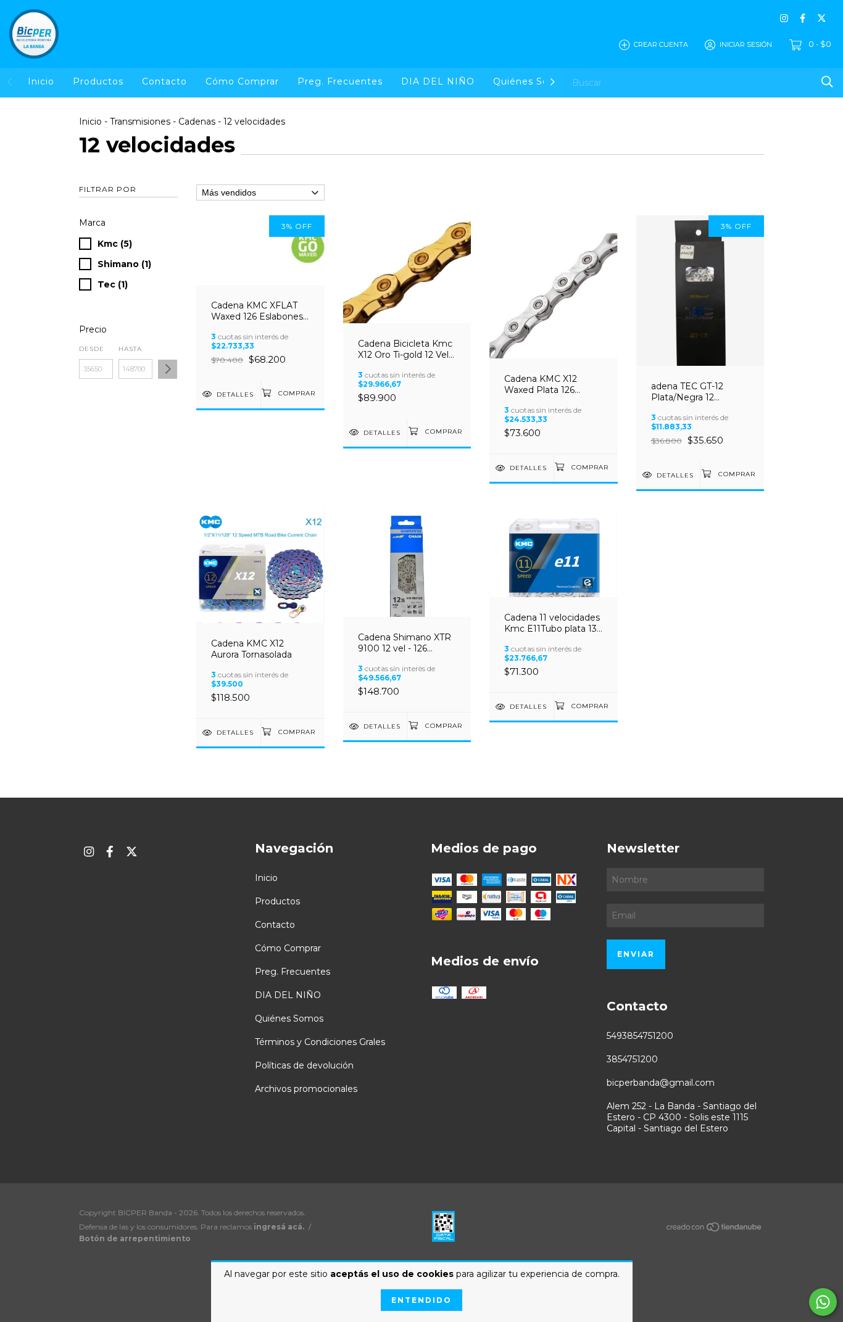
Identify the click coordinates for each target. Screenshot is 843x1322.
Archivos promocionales (306, 1088)
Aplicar (167, 369)
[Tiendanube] (714, 1228)
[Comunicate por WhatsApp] (823, 1302)
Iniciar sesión (746, 44)
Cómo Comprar (242, 81)
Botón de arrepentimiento (135, 1238)
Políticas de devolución (304, 1065)
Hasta (130, 349)
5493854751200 (640, 1035)
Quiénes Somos (531, 81)
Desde (91, 349)
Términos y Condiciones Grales (320, 1041)
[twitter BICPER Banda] (821, 18)
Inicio (41, 81)
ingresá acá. (279, 1226)
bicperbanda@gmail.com (661, 1082)
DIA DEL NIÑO (438, 81)
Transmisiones (140, 121)
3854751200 (632, 1059)
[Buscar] (827, 82)
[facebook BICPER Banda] (802, 18)
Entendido (421, 1300)
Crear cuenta (661, 44)
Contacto (164, 81)
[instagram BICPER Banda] (784, 18)
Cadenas (196, 121)
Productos (98, 81)
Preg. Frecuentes (340, 81)
